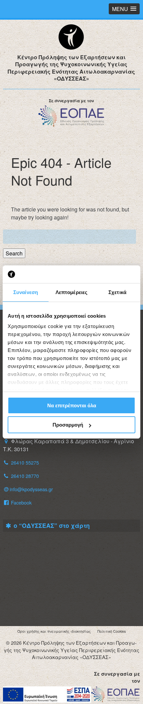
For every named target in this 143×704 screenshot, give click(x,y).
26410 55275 (25, 462)
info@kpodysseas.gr (31, 489)
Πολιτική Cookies (111, 631)
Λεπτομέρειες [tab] (71, 292)
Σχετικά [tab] (117, 292)
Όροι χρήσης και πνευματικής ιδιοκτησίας (54, 631)
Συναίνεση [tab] (25, 292)
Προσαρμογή (68, 425)
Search (14, 253)
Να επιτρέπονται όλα (71, 405)
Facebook (21, 502)
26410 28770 (25, 475)
